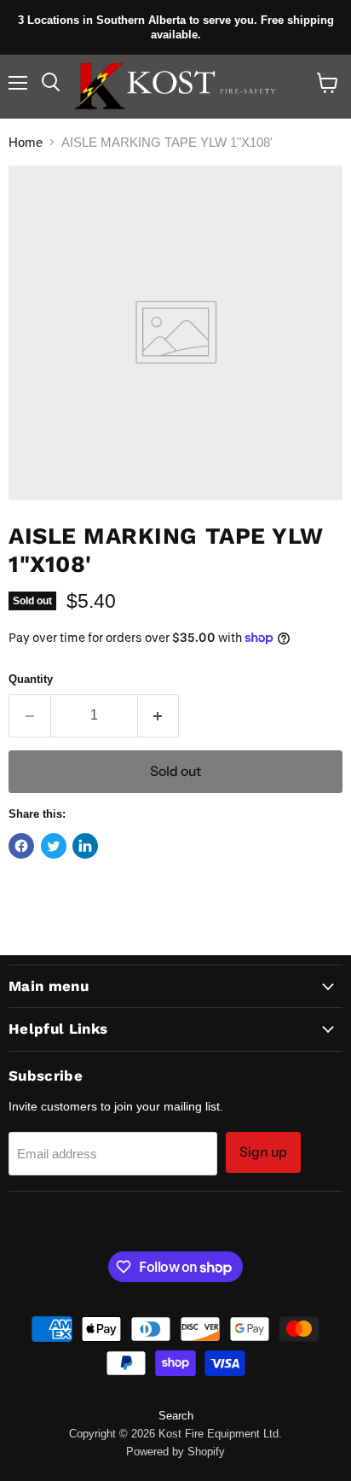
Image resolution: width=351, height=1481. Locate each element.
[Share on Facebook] (21, 846)
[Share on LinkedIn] (85, 846)
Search (175, 1415)
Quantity (31, 679)
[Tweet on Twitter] (53, 846)
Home (26, 142)
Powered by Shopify (175, 1451)
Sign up (263, 1152)
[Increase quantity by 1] (159, 715)
